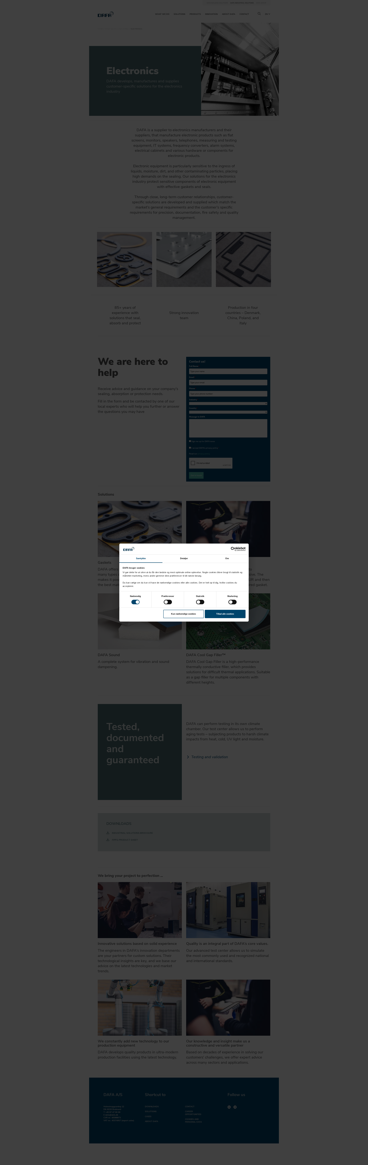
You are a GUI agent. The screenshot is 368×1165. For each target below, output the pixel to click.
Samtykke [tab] (141, 558)
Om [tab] (227, 558)
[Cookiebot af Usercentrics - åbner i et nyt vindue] (233, 549)
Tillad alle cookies (225, 614)
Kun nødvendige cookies (183, 614)
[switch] (168, 602)
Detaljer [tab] (184, 558)
